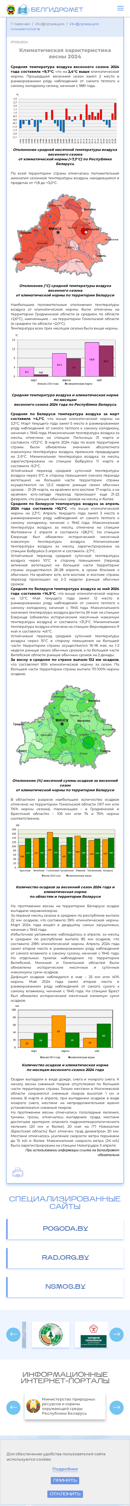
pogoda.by (65, 1229)
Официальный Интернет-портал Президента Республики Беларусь (70, 1406)
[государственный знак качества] (86, 1335)
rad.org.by (65, 1258)
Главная (20, 24)
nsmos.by (65, 1287)
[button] (120, 8)
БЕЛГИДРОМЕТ (57, 10)
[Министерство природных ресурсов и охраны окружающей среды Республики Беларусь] (11, 9)
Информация (49, 24)
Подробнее (65, 1469)
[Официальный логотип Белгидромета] (24, 9)
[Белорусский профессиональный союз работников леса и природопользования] (43, 1335)
